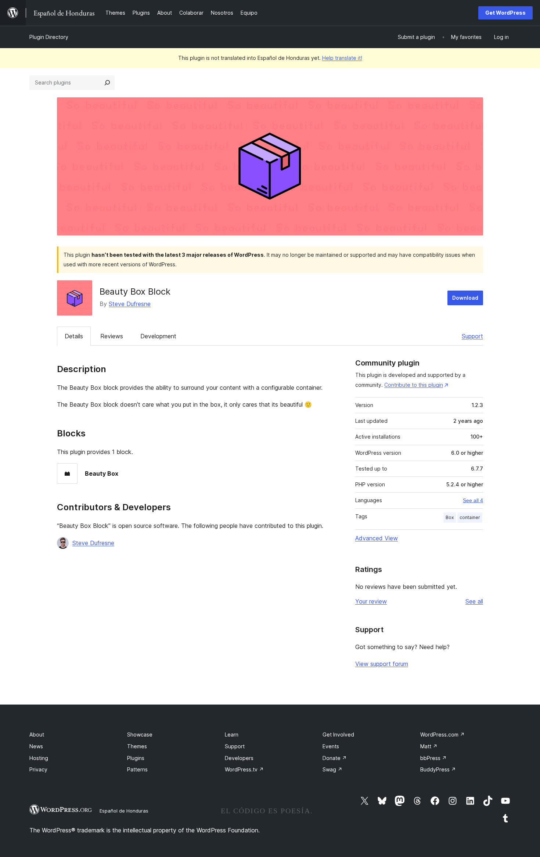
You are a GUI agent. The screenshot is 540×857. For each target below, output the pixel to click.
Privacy (38, 769)
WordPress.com (442, 734)
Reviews (111, 336)
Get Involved (338, 734)
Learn (231, 734)
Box (450, 517)
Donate (335, 758)
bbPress (433, 758)
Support (472, 336)
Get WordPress (505, 13)
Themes (137, 746)
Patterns (137, 769)
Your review (371, 601)
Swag (332, 769)
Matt (429, 746)
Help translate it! (342, 58)
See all (474, 601)
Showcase (139, 734)
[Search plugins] (107, 82)
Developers (239, 758)
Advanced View (376, 538)
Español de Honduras (124, 811)
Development (158, 336)
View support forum (381, 663)
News (36, 746)
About (36, 734)
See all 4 (473, 500)
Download (465, 298)
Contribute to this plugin (413, 385)
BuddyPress (438, 769)
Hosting (38, 758)
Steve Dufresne (130, 303)
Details (74, 336)
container (470, 517)
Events (331, 746)
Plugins (135, 758)
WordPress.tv (244, 769)
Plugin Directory (48, 37)
